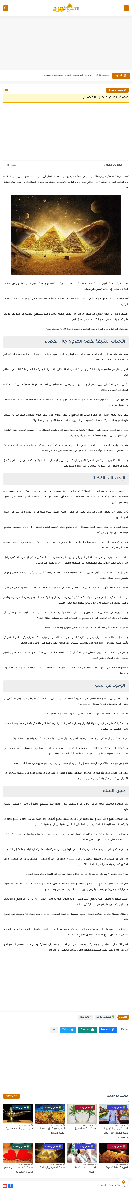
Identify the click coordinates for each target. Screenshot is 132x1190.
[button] (108, 1030)
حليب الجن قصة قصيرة (19, 1128)
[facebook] (10, 1186)
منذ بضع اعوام (120, 1125)
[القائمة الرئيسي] (126, 8)
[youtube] (5, 1186)
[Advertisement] (66, 43)
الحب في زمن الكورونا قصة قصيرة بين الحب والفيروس (116, 1133)
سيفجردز (99, 1185)
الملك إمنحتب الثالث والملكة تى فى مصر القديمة (82, 75)
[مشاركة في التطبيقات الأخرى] (54, 1030)
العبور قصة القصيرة (117, 1167)
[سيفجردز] (66, 8)
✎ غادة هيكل (85, 1017)
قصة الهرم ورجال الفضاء (50, 1167)
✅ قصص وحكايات (117, 90)
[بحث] (5, 8)
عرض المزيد (11, 1096)
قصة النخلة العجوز (86, 1128)
